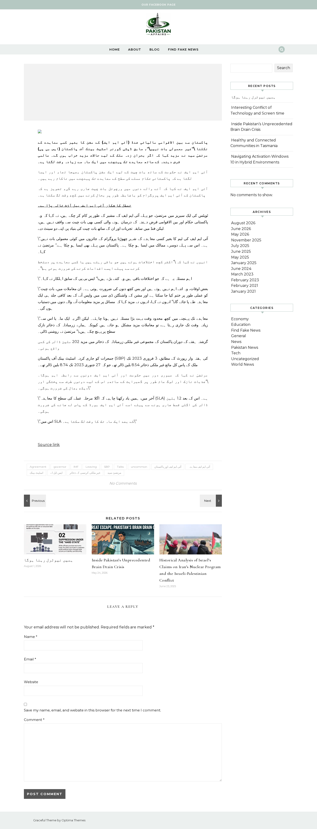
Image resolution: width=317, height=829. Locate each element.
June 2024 (241, 268)
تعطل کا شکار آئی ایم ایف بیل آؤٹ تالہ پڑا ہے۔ (84, 205)
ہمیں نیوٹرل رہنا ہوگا (48, 560)
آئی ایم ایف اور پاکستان (167, 466)
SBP (107, 466)
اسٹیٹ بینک (36, 472)
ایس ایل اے (56, 472)
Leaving (91, 466)
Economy (240, 319)
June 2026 (241, 229)
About (134, 49)
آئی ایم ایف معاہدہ (199, 466)
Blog (154, 49)
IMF (76, 466)
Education (240, 324)
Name (30, 636)
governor (60, 466)
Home (114, 49)
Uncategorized (245, 359)
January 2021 (243, 291)
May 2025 (240, 257)
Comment (34, 719)
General (238, 336)
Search (283, 68)
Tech (235, 353)
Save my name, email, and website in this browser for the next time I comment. (92, 710)
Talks (120, 466)
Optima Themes (73, 820)
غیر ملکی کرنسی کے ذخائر (85, 472)
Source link (49, 444)
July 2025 (240, 245)
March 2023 (242, 274)
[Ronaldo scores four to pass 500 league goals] (211, 501)
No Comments (123, 483)
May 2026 (240, 234)
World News (242, 364)
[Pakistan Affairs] (158, 25)
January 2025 (243, 263)
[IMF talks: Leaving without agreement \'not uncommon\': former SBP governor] (34, 501)
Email (30, 659)
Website (31, 682)
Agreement (38, 466)
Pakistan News (244, 347)
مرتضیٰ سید (114, 472)
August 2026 (243, 223)
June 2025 (241, 251)
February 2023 (245, 280)
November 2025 (246, 240)
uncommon (139, 466)
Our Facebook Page (159, 4)
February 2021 (244, 285)
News (236, 341)
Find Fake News (183, 49)
